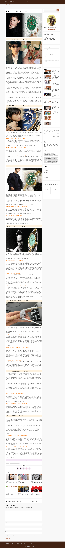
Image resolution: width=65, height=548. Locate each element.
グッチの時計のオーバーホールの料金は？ (52, 161)
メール (6, 527)
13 (53, 189)
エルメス (49, 157)
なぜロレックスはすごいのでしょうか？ (23, 482)
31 (47, 194)
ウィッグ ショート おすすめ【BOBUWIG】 (55, 123)
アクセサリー (40, 1)
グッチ (45, 161)
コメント (7, 509)
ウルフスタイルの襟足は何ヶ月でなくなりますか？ (55, 118)
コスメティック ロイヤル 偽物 (49, 38)
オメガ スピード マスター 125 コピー (50, 39)
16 (45, 191)
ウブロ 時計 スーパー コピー (48, 34)
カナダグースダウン (47, 162)
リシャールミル (53, 157)
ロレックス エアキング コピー (49, 37)
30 (45, 194)
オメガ (56, 157)
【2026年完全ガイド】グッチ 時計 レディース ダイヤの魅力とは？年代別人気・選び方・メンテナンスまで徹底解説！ (55, 83)
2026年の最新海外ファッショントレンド (14, 1)
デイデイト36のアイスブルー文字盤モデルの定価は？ (11, 482)
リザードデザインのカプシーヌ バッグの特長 (51, 130)
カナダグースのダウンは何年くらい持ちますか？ (50, 158)
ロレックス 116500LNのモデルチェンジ (36, 482)
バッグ (31, 1)
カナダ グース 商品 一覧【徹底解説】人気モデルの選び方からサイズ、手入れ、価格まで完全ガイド (55, 95)
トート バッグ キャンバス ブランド (55, 108)
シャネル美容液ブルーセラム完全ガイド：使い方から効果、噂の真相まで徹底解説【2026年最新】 (55, 77)
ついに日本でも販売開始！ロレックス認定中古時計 (11, 494)
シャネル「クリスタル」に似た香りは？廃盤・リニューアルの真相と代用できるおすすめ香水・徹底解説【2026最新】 (55, 90)
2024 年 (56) (46, 172)
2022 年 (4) (46, 177)
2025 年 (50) (46, 170)
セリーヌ (46, 157)
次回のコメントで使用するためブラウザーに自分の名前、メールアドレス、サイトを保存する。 (21, 535)
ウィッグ (57, 1)
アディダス (54, 154)
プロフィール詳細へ (51, 29)
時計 (36, 1)
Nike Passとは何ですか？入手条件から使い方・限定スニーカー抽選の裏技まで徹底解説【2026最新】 (55, 72)
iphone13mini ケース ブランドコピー (55, 113)
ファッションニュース (51, 1)
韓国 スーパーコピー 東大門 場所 (55, 102)
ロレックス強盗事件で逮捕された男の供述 (23, 494)
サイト (6, 531)
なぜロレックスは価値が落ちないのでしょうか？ (36, 494)
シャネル (50, 154)
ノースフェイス (46, 154)
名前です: (45, 27)
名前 (6, 522)
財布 (46, 1)
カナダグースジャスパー (53, 162)
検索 (57, 10)
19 (51, 191)
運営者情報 (27, 1)
